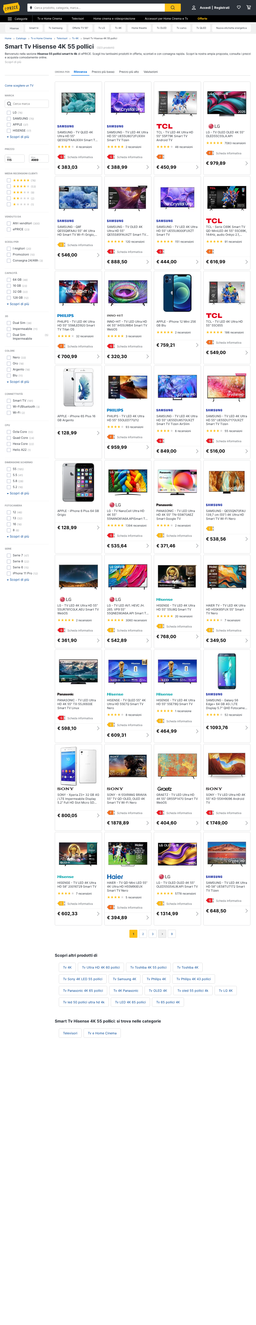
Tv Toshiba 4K (187, 967)
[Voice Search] (31, 8)
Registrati (221, 8)
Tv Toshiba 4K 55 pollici (148, 967)
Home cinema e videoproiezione (114, 18)
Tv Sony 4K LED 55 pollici (82, 979)
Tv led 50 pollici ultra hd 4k (84, 1002)
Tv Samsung (55, 27)
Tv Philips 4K (156, 979)
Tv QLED (201, 27)
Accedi (205, 8)
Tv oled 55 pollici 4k (192, 991)
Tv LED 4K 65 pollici (130, 1002)
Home (8, 38)
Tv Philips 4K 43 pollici (193, 979)
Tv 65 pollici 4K (168, 1002)
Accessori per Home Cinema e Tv (166, 18)
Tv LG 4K (226, 991)
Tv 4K (118, 27)
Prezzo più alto (129, 71)
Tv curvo (181, 27)
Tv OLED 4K (158, 991)
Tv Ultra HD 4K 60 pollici (101, 967)
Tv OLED (162, 27)
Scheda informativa (80, 157)
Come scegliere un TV (19, 85)
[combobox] (96, 8)
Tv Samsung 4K (124, 979)
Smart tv (34, 27)
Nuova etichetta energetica (231, 27)
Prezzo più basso (103, 71)
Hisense (14, 28)
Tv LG (101, 27)
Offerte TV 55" (80, 27)
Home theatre (139, 27)
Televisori (78, 18)
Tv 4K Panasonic (125, 991)
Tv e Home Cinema (49, 18)
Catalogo (21, 38)
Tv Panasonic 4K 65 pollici (83, 991)
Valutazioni (151, 71)
